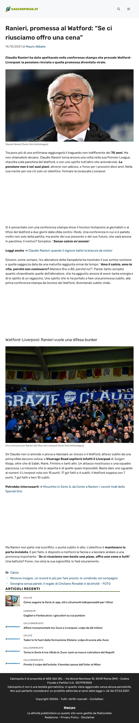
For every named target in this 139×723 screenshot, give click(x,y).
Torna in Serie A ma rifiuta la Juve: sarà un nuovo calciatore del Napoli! (69, 652)
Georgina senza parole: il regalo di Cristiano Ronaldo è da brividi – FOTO (60, 583)
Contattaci (96, 699)
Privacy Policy (70, 717)
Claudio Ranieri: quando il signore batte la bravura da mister (70, 250)
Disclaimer (87, 717)
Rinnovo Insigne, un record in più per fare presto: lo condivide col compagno (64, 578)
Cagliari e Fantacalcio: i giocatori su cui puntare (54, 615)
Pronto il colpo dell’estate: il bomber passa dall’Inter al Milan (62, 664)
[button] (119, 9)
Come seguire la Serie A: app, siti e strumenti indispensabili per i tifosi (68, 602)
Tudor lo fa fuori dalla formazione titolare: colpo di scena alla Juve (66, 640)
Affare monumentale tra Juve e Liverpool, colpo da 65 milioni (63, 628)
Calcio (14, 572)
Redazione (51, 717)
